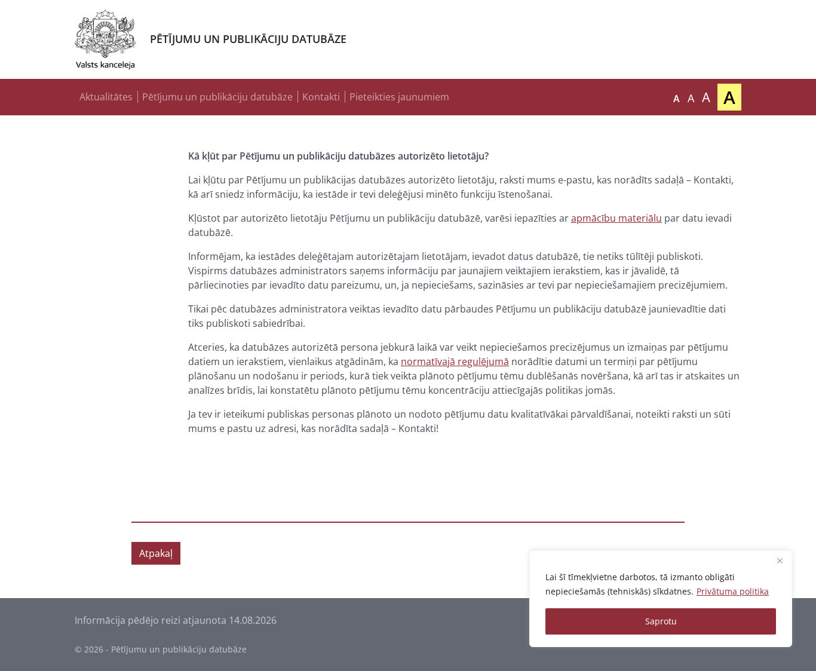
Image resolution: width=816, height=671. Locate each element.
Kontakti (321, 96)
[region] (660, 598)
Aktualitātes (106, 96)
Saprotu (661, 621)
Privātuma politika (733, 591)
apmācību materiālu (616, 218)
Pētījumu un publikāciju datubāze (217, 96)
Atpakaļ (156, 553)
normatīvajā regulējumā (455, 361)
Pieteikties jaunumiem (399, 96)
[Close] (779, 560)
